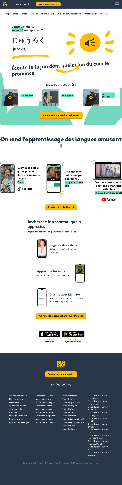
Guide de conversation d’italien (98, 419)
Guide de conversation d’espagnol (98, 414)
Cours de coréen (69, 415)
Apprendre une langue (19, 422)
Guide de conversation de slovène (99, 454)
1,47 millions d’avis (73, 342)
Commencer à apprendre (48, 4)
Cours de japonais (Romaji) (74, 422)
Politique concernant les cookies (85, 463)
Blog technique (16, 419)
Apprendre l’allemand (45, 395)
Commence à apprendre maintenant (61, 115)
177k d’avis (49, 342)
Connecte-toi (22, 4)
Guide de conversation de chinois (99, 425)
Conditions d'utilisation (33, 463)
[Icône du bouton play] (10, 97)
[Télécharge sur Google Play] (73, 334)
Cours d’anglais (68, 399)
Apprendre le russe (44, 419)
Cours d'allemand (69, 395)
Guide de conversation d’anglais (98, 408)
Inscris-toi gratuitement (61, 207)
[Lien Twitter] (58, 384)
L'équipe (13, 412)
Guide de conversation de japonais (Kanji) (77, 13)
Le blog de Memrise (18, 415)
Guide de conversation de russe (99, 448)
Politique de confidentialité (57, 463)
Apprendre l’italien (44, 405)
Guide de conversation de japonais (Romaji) (99, 437)
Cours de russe (68, 425)
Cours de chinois (69, 412)
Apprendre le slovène (45, 422)
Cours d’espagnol (69, 405)
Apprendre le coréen (45, 412)
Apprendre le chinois (45, 409)
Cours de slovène (69, 429)
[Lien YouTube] (64, 384)
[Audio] (90, 42)
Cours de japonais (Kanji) (42, 13)
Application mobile (17, 405)
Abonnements (15, 409)
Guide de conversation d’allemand (98, 397)
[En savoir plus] (117, 4)
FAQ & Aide (14, 402)
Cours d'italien (68, 409)
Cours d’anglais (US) (71, 402)
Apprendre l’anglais (44, 399)
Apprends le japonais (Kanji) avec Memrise (61, 315)
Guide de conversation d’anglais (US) (98, 402)
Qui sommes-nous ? (18, 395)
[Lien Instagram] (70, 384)
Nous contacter (16, 399)
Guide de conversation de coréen (99, 431)
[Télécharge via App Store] (49, 334)
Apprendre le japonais (16, 13)
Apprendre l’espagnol (45, 402)
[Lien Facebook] (52, 384)
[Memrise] (5, 4)
